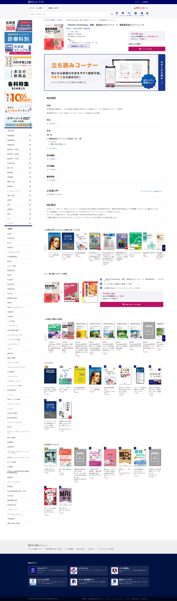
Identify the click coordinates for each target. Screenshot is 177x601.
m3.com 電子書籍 (49, 20)
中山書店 (10, 280)
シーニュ (10, 395)
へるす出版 (10, 321)
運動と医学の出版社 (13, 523)
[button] (163, 248)
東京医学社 (10, 447)
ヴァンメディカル (13, 362)
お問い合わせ (135, 599)
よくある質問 (69, 549)
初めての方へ (81, 549)
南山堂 (9, 261)
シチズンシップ (12, 509)
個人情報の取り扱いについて (96, 599)
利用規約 (84, 599)
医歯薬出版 (10, 270)
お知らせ (91, 549)
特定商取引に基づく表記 (53, 549)
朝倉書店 (10, 477)
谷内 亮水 (76, 28)
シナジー (10, 408)
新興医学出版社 (12, 298)
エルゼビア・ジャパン (14, 381)
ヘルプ (128, 599)
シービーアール (12, 326)
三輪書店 (10, 312)
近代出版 (10, 496)
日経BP (9, 303)
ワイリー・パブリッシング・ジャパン (18, 432)
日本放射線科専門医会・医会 (16, 491)
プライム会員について (35, 549)
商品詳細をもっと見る (77, 46)
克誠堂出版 (10, 289)
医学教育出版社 (12, 418)
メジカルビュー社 (13, 252)
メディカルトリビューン (15, 514)
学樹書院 (10, 442)
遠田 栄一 (60, 20)
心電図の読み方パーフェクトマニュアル (118, 288)
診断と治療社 (11, 358)
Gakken (9, 293)
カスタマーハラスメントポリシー (115, 599)
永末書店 (10, 467)
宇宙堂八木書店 (12, 413)
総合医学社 (10, 284)
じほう (9, 349)
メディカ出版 (11, 266)
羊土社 (9, 243)
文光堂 (9, 233)
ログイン (138, 2)
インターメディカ (13, 344)
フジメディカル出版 (13, 339)
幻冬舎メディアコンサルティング (18, 457)
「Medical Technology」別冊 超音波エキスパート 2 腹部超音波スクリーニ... (129, 280)
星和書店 (10, 486)
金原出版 (10, 247)
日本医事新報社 (12, 256)
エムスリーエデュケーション (16, 367)
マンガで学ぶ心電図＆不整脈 (114, 284)
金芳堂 (9, 275)
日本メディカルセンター (15, 307)
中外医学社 (10, 238)
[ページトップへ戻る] (171, 597)
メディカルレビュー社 (14, 335)
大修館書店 (10, 519)
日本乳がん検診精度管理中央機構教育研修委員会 (18, 472)
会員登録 (145, 2)
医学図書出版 (11, 390)
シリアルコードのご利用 (105, 549)
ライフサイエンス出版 (14, 385)
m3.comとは (143, 599)
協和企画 (10, 353)
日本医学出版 (11, 505)
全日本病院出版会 (13, 330)
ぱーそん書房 (11, 462)
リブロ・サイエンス (13, 404)
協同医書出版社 (12, 500)
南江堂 (9, 427)
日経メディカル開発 (13, 399)
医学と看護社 (11, 437)
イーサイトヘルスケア (14, 422)
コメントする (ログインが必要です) (150, 191)
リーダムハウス (12, 376)
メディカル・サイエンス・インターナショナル (18, 452)
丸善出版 (10, 316)
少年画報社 (10, 372)
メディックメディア (13, 482)
